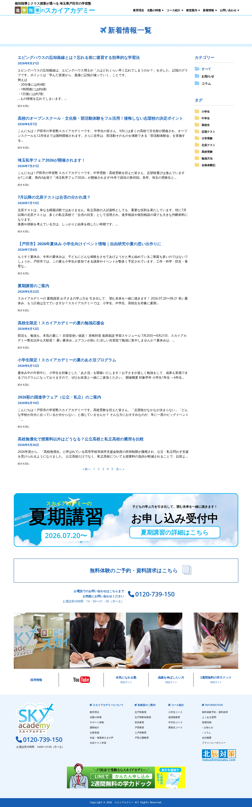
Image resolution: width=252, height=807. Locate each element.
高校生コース (175, 727)
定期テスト (208, 131)
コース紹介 (173, 10)
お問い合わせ (228, 10)
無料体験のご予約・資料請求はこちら (134, 570)
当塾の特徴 (154, 10)
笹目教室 (139, 722)
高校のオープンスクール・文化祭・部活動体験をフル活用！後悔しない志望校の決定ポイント (100, 118)
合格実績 (94, 732)
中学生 (206, 118)
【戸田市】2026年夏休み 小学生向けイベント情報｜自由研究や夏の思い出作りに (89, 243)
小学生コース (175, 712)
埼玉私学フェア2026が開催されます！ (51, 160)
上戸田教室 (140, 732)
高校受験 (207, 151)
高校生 (206, 125)
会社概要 (206, 737)
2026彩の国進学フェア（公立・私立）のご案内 (59, 397)
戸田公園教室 (142, 737)
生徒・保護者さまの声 (101, 737)
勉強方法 (207, 158)
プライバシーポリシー (214, 742)
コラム (206, 83)
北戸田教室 (140, 712)
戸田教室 (139, 727)
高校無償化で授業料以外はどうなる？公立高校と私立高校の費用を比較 (81, 439)
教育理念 (138, 10)
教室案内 (191, 10)
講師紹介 (94, 727)
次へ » (120, 469)
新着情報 (208, 10)
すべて (206, 69)
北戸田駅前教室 (143, 717)
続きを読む (24, 105)
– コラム (206, 732)
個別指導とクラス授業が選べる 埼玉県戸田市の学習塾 (53, 3)
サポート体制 (97, 722)
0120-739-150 (155, 594)
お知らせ (208, 76)
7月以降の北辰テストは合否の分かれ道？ (54, 197)
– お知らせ (207, 727)
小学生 (206, 111)
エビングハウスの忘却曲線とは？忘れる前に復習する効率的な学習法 (79, 57)
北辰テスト (208, 145)
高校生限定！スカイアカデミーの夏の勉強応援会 (61, 322)
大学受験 (207, 138)
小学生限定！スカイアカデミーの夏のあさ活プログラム (67, 359)
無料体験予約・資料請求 (215, 712)
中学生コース (175, 722)
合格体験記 (208, 165)
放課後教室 (174, 717)
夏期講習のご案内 (33, 285)
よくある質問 (209, 717)
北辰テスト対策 (98, 742)
